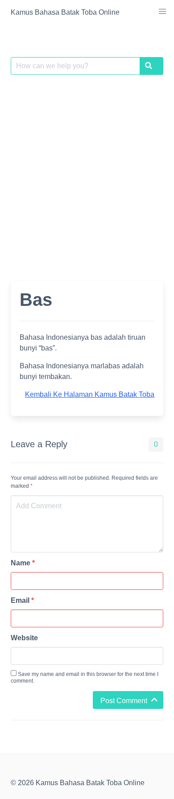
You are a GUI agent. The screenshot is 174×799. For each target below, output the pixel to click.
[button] (162, 11)
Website (24, 638)
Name (23, 563)
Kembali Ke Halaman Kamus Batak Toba (89, 394)
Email (22, 600)
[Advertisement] (87, 172)
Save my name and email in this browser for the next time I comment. (84, 677)
